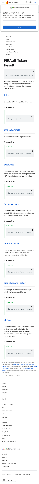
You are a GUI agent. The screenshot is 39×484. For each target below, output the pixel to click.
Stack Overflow (6, 429)
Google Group (6, 432)
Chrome (4, 457)
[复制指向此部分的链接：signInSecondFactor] (28, 283)
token (7, 95)
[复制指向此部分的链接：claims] (13, 320)
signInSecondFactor (15, 283)
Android (4, 454)
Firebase (4, 460)
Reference (5, 389)
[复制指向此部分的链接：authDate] (16, 165)
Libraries (4, 396)
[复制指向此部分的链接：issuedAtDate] (21, 204)
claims (7, 320)
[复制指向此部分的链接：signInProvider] (22, 244)
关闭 (19, 22)
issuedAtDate (11, 204)
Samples (4, 393)
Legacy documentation (9, 441)
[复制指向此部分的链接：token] (12, 95)
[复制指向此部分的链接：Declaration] (17, 107)
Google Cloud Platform (9, 463)
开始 (19, 27)
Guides (4, 386)
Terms (3, 475)
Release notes (6, 435)
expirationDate (12, 129)
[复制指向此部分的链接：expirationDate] (22, 130)
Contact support (7, 426)
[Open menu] (3, 2)
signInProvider (12, 243)
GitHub (4, 399)
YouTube (4, 417)
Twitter (4, 414)
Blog (3, 407)
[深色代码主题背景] (33, 70)
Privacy (9, 475)
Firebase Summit (7, 411)
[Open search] (26, 2)
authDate (9, 164)
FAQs (3, 438)
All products (5, 467)
